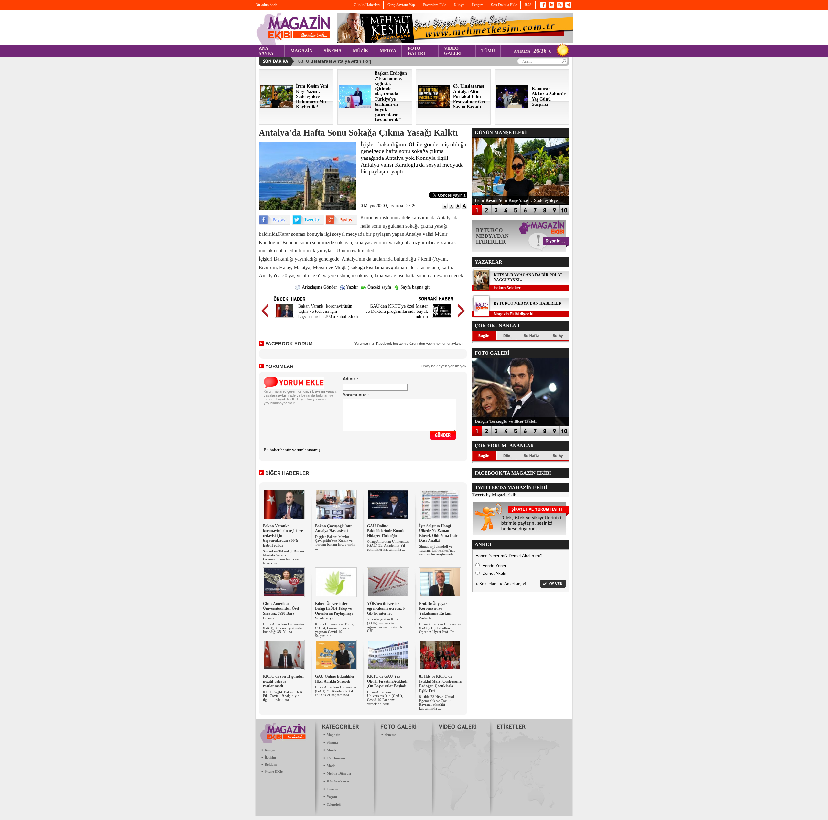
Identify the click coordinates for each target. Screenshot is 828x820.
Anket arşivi (515, 583)
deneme (390, 735)
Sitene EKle (274, 771)
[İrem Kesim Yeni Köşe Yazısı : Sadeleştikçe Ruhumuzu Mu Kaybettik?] (276, 106)
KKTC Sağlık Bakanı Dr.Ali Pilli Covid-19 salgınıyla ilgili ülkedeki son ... (283, 696)
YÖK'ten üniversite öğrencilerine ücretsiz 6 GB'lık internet (386, 608)
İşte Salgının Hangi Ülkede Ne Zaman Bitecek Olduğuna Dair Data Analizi (438, 533)
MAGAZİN (301, 51)
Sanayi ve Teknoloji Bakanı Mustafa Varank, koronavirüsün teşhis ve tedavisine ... (283, 557)
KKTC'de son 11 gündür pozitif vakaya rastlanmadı (283, 681)
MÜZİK (360, 51)
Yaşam (332, 797)
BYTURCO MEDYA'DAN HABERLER (527, 303)
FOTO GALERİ (416, 51)
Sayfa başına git (414, 287)
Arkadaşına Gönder (319, 287)
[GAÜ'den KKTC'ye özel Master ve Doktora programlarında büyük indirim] (441, 318)
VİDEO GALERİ (453, 51)
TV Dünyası (336, 758)
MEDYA (388, 51)
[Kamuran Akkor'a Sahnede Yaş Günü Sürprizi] (512, 106)
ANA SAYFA (266, 51)
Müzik (331, 750)
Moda (331, 766)
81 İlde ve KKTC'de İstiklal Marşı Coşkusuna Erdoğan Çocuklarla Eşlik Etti (440, 683)
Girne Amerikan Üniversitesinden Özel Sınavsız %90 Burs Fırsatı (281, 610)
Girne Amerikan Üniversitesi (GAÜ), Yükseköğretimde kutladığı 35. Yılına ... (284, 628)
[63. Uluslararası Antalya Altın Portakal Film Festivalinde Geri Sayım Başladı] (434, 106)
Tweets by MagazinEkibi (495, 494)
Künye (270, 750)
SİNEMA (333, 51)
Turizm (332, 789)
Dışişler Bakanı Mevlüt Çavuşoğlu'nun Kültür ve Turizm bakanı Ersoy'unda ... (335, 542)
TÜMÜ (488, 51)
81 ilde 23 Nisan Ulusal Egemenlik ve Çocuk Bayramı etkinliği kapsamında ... (436, 702)
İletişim (270, 757)
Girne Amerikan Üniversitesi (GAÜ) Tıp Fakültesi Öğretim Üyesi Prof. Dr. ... (440, 628)
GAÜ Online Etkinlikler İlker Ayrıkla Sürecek (334, 678)
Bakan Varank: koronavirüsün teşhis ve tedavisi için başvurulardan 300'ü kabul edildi (328, 311)
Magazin (333, 735)
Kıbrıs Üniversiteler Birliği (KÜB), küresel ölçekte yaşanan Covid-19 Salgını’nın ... (334, 630)
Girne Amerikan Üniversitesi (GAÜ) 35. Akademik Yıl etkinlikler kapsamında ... (388, 545)
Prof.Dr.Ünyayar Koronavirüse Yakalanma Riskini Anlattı (435, 610)
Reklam (271, 764)
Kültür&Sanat (338, 781)
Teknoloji (334, 804)
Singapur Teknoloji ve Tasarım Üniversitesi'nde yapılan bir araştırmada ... (438, 550)
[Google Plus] (341, 223)
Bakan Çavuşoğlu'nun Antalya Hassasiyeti (334, 528)
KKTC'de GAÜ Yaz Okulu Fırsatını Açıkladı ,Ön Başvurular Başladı (387, 681)
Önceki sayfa (378, 287)
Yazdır (351, 287)
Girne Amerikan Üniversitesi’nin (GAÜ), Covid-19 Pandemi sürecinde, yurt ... (385, 697)
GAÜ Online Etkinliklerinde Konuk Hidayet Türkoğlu (386, 531)
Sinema (332, 742)
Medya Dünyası (339, 773)
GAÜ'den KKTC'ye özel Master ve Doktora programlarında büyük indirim (396, 311)
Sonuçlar (487, 583)
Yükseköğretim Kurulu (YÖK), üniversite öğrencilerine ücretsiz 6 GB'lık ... (384, 625)
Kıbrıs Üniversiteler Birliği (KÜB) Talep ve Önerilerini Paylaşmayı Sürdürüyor (334, 610)
